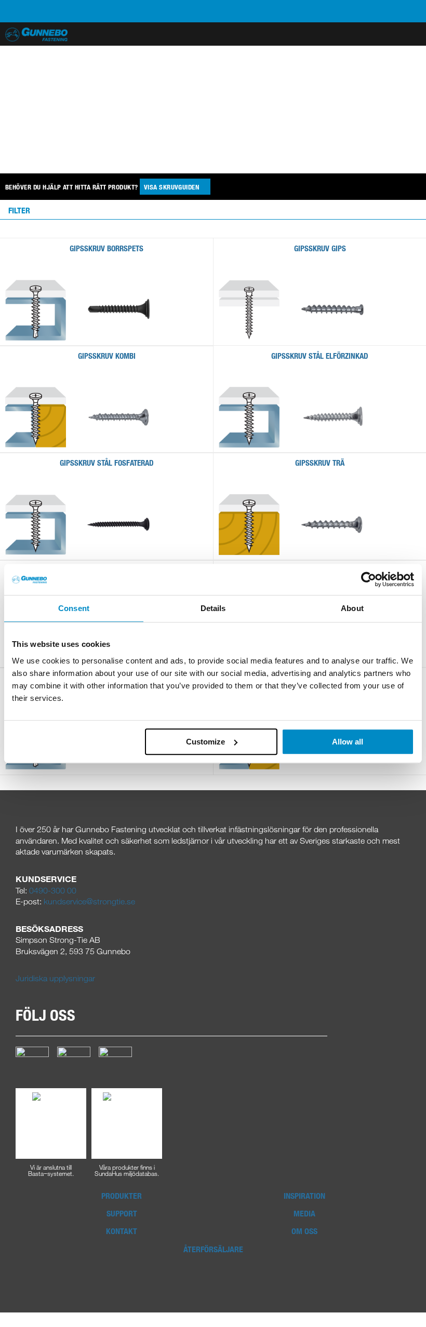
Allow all (347, 741)
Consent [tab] (73, 608)
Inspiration (304, 1195)
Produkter (121, 1195)
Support (121, 1213)
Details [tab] (213, 608)
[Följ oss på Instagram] (73, 1062)
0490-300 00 (52, 890)
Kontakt (121, 1231)
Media (304, 1213)
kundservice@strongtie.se (89, 901)
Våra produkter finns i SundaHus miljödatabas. (127, 1169)
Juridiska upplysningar (55, 978)
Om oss (304, 1231)
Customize (205, 741)
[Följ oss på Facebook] (32, 1062)
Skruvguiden (172, 187)
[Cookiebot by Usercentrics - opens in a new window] (368, 579)
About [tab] (352, 608)
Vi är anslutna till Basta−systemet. (51, 1169)
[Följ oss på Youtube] (115, 1062)
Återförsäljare (213, 1249)
